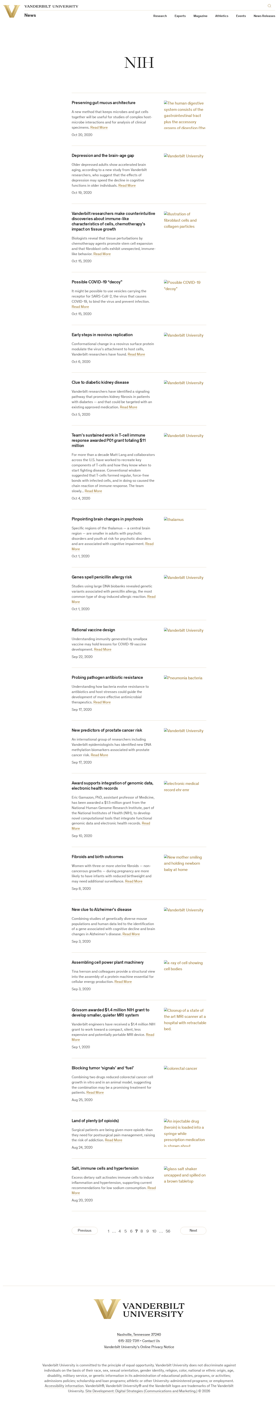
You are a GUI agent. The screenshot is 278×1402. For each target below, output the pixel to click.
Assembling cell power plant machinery (108, 963)
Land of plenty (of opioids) (95, 1121)
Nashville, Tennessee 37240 (139, 1335)
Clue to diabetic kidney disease (100, 383)
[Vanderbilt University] (139, 1309)
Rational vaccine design (93, 630)
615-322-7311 (128, 1341)
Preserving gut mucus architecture (104, 103)
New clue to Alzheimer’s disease (102, 910)
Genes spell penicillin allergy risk (102, 577)
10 (154, 1231)
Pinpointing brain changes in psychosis (107, 519)
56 (168, 1231)
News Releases (264, 16)
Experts (180, 16)
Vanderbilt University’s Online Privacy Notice (139, 1347)
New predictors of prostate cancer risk (107, 731)
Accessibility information (64, 1386)
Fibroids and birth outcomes (98, 857)
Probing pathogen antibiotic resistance (107, 678)
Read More (99, 128)
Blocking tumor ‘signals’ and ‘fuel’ (103, 1068)
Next (193, 1231)
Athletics (221, 16)
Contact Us (151, 1341)
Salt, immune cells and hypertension (105, 1169)
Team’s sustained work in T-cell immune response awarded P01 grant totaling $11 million (109, 441)
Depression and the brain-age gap (103, 156)
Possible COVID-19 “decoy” (97, 282)
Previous (84, 1231)
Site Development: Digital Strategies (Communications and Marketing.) (141, 1391)
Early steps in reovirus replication (102, 335)
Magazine (200, 16)
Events (241, 16)
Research (160, 16)
